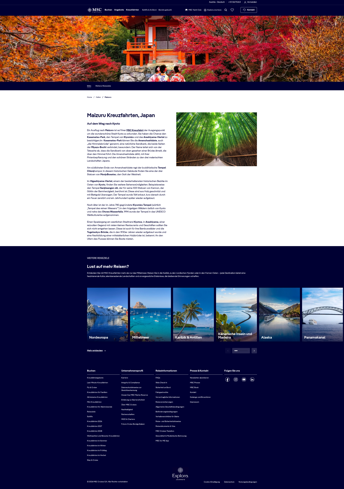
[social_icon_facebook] (227, 379)
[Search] (226, 10)
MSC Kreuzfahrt (135, 130)
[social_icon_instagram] (235, 379)
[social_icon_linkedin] (252, 379)
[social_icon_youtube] (244, 379)
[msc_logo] (94, 10)
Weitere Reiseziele (103, 86)
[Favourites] (232, 10)
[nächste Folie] (254, 350)
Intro (89, 86)
